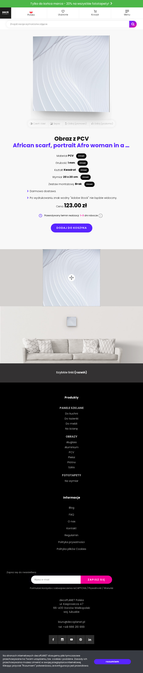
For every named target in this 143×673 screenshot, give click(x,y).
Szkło (71, 467)
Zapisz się (96, 580)
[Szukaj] (133, 24)
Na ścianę (71, 429)
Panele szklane (72, 408)
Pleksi (71, 457)
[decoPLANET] (5, 13)
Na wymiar (71, 481)
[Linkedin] (89, 639)
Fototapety (71, 475)
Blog (71, 508)
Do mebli (71, 423)
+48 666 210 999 (74, 627)
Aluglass (71, 442)
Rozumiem (112, 661)
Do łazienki (71, 418)
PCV (71, 452)
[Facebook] (53, 639)
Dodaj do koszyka (71, 228)
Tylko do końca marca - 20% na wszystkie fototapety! (70, 3)
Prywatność (95, 588)
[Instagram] (62, 639)
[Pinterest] (80, 639)
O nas (71, 521)
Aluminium (72, 447)
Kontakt (71, 528)
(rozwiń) (80, 372)
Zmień (81, 156)
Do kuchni (71, 413)
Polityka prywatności (71, 542)
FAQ (71, 514)
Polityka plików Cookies (71, 549)
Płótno (71, 462)
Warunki (108, 588)
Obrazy (71, 437)
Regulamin (71, 535)
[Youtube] (71, 639)
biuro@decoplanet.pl (71, 622)
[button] (31, 13)
